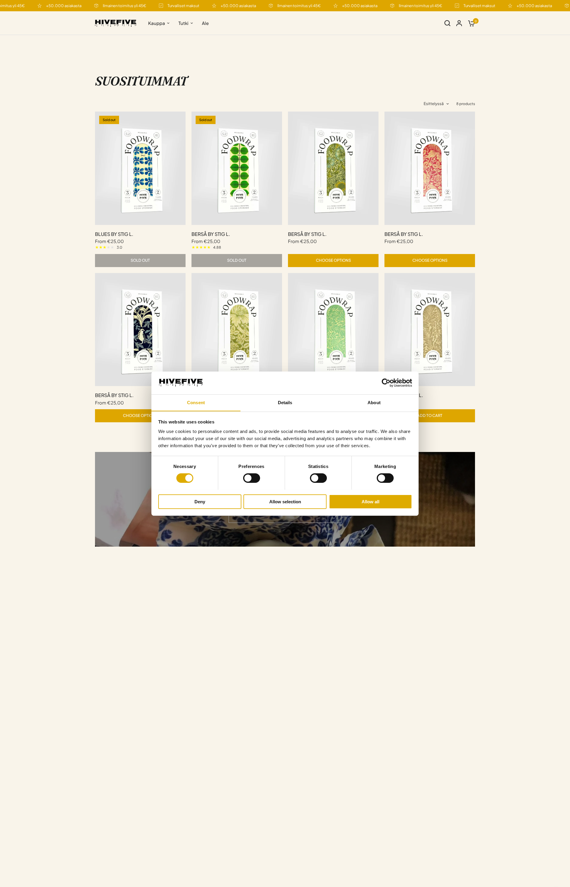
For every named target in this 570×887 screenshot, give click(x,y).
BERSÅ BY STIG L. (210, 234)
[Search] (447, 23)
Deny (199, 501)
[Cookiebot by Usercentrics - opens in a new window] (386, 382)
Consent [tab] (196, 402)
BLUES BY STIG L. (114, 234)
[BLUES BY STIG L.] (140, 168)
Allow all (370, 501)
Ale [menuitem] (205, 23)
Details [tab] (285, 402)
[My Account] (459, 23)
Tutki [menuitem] (183, 23)
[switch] (251, 478)
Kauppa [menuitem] (156, 23)
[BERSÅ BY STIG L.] (236, 168)
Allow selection (285, 501)
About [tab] (374, 402)
